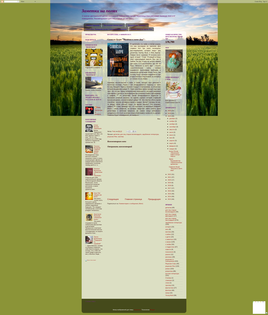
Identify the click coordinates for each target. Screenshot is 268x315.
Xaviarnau (137, 309)
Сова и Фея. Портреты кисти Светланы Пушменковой (106, 29)
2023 (169, 116)
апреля (172, 140)
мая (171, 138)
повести (168, 249)
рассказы (168, 257)
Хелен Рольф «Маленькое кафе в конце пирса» (174, 153)
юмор (167, 293)
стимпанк (168, 280)
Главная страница (93, 25)
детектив (116, 134)
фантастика (169, 288)
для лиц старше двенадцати (170, 215)
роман (167, 268)
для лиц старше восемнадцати (130, 134)
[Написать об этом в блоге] (129, 131)
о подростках (169, 247)
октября (172, 124)
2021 (169, 177)
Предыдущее (154, 199)
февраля (172, 146)
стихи (167, 283)
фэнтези (168, 290)
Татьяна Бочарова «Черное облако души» (97, 149)
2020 (169, 180)
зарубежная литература (150, 134)
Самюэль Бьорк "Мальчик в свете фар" (175, 168)
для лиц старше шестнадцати (170, 219)
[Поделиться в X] (131, 131)
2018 (169, 185)
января (172, 149)
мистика (168, 232)
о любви (168, 244)
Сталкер (168, 278)
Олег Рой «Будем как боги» (98, 194)
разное (167, 254)
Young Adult (169, 295)
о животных (169, 239)
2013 (169, 199)
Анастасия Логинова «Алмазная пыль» (98, 216)
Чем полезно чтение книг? (113, 25)
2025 (169, 110)
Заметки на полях (99, 11)
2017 (169, 188)
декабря (172, 118)
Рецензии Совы (170, 263)
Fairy (98, 107)
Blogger (152, 309)
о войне (168, 234)
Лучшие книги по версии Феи (141, 29)
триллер (121, 136)
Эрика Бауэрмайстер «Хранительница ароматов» (175, 161)
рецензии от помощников (169, 260)
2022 (169, 174)
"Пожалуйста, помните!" (137, 25)
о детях (168, 237)
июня (171, 135)
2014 (169, 196)
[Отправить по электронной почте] (127, 131)
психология (169, 252)
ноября (172, 121)
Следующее (113, 199)
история (168, 227)
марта (171, 143)
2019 (169, 182)
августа (172, 129)
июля (171, 132)
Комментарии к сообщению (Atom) (131, 203)
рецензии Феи (112, 136)
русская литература (172, 273)
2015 (169, 194)
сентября (172, 127)
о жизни (168, 242)
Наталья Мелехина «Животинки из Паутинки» (98, 172)
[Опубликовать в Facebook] (133, 131)
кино (167, 229)
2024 (169, 113)
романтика (169, 271)
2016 (169, 191)
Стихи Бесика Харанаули (97, 126)
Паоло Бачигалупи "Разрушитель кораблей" (98, 240)
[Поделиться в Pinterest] (135, 131)
